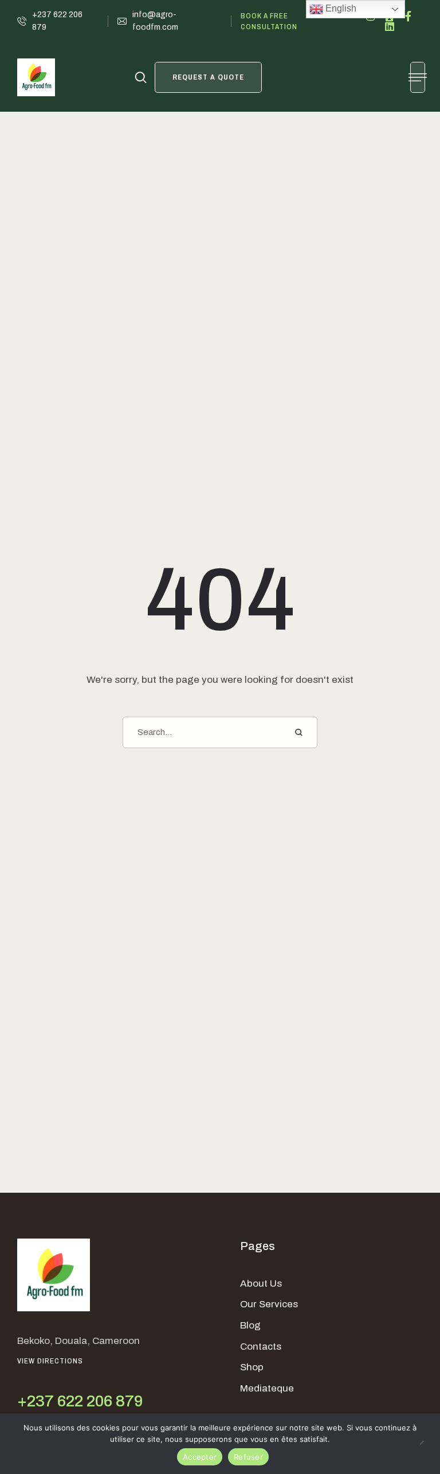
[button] (58, 21)
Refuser (248, 1456)
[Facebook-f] (408, 16)
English (339, 8)
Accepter (200, 1456)
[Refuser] (425, 1443)
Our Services (269, 1304)
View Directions (50, 1361)
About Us (261, 1283)
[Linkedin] (389, 26)
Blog (250, 1325)
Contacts (260, 1346)
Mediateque (267, 1388)
